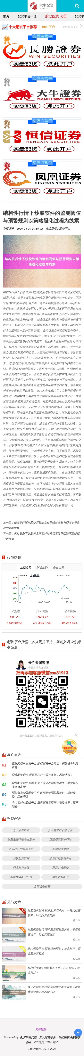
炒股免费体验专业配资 (21, 839)
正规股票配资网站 (60, 839)
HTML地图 (52, 1042)
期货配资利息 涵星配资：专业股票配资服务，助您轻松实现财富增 (45, 785)
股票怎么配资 (60, 867)
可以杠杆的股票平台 (21, 849)
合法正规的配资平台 (58, 228)
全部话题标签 (42, 886)
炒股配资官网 (21, 858)
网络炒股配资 (60, 877)
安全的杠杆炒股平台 (60, 830)
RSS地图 (39, 1042)
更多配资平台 (70, 27)
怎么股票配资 (21, 830)
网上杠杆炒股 (21, 867)
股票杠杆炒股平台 (60, 858)
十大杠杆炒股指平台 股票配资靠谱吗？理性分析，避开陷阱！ (45, 804)
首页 (6, 16)
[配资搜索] (77, 6)
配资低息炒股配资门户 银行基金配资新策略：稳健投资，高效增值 (43, 794)
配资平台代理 (27, 16)
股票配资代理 (55, 16)
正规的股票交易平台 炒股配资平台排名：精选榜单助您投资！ (45, 765)
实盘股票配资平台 (21, 877)
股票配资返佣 (60, 849)
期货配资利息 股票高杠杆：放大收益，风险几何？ (42, 774)
